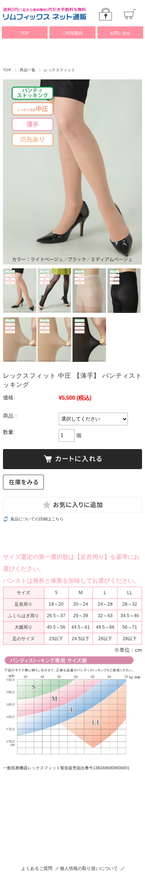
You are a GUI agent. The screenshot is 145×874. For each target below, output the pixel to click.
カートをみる (130, 14)
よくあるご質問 (36, 868)
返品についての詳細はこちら (37, 519)
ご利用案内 (72, 33)
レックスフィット (59, 70)
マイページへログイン (105, 14)
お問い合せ (120, 33)
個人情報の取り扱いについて (89, 868)
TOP (24, 33)
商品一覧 (27, 70)
